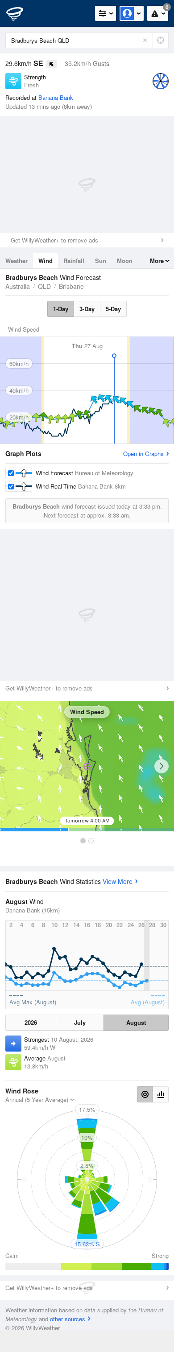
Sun (100, 260)
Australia (17, 286)
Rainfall (73, 260)
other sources (67, 1319)
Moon (125, 260)
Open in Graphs (143, 453)
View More (118, 881)
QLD (44, 286)
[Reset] (145, 40)
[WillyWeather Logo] (20, 13)
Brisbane (71, 286)
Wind (45, 260)
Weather (16, 260)
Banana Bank (55, 97)
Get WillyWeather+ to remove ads (54, 240)
